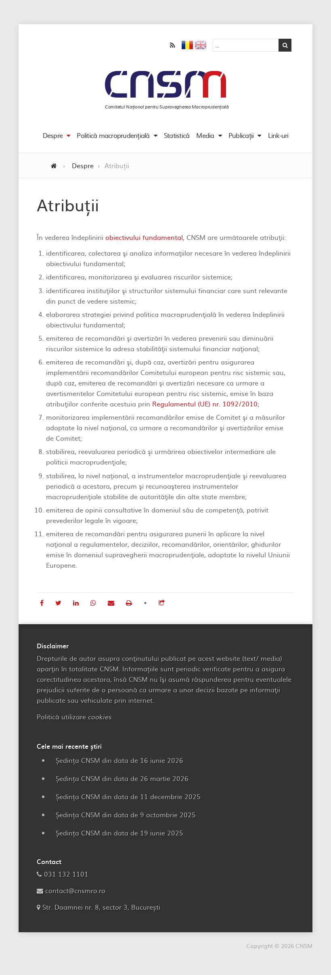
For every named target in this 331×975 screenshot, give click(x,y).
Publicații (241, 135)
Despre (53, 135)
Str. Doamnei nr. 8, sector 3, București (101, 907)
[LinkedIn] (77, 602)
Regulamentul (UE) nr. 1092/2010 (205, 403)
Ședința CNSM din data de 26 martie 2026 (122, 778)
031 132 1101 (66, 874)
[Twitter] (59, 602)
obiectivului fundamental (144, 237)
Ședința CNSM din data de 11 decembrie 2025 (128, 796)
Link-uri (278, 135)
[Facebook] (43, 602)
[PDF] (130, 602)
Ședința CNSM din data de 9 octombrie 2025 (126, 814)
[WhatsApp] (94, 602)
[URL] (162, 602)
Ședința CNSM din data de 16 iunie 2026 (119, 760)
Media (205, 135)
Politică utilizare (74, 716)
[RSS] (172, 45)
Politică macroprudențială (113, 135)
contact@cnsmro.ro (75, 890)
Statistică (177, 135)
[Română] (187, 46)
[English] (200, 46)
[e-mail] (112, 602)
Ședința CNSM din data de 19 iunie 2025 (119, 833)
